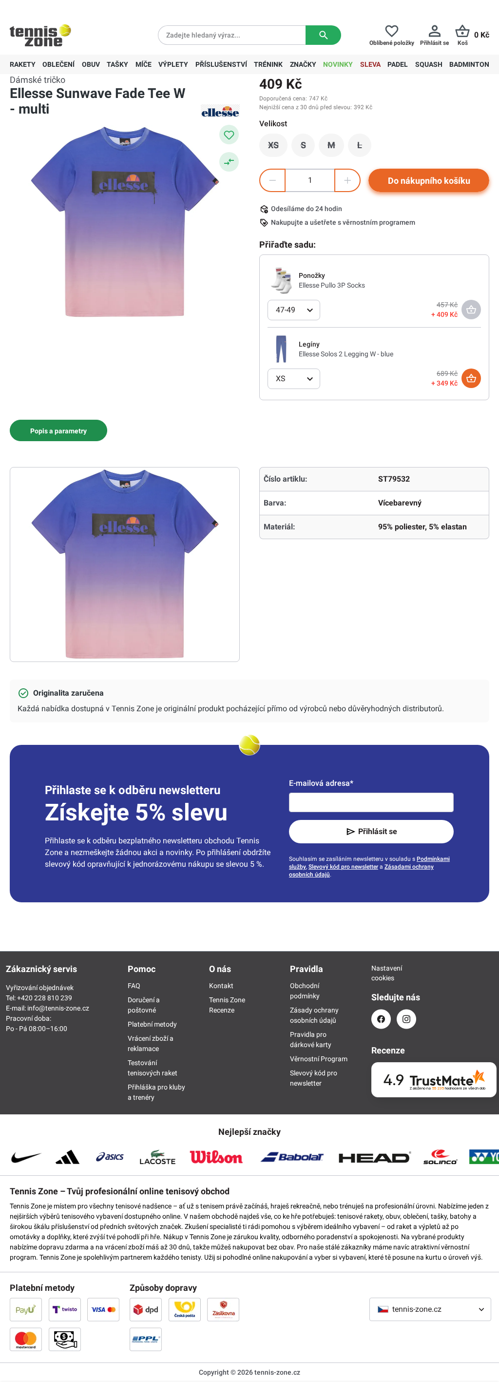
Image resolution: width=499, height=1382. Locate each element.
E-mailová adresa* (321, 783)
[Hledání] (323, 35)
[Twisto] (65, 1309)
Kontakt (221, 986)
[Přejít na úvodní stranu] (40, 35)
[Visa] (103, 1309)
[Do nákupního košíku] (471, 378)
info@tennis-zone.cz (58, 1008)
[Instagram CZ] (406, 1019)
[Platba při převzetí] (65, 1339)
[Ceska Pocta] (185, 1309)
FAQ (134, 986)
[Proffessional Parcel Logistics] (146, 1339)
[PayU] (26, 1309)
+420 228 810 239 (72, 8)
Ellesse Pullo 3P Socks (332, 285)
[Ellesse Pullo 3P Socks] (281, 280)
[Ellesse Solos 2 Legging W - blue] (281, 348)
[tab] (58, 430)
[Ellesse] (220, 110)
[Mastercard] (26, 1339)
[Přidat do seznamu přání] (229, 134)
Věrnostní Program (318, 1059)
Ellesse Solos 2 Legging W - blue (346, 354)
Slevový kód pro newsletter (343, 866)
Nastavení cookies (381, 973)
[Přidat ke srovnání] (229, 162)
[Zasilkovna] (223, 1309)
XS (278, 148)
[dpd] (146, 1309)
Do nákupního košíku (429, 180)
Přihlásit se (377, 831)
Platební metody (152, 1024)
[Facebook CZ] (381, 1019)
